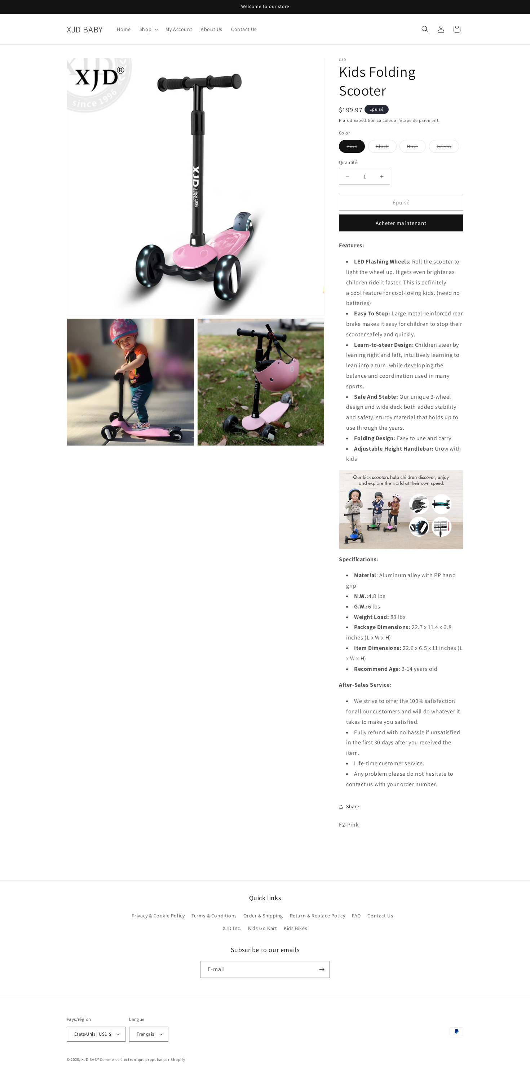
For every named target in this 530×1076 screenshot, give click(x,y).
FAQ (356, 915)
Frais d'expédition (357, 120)
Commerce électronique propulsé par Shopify (142, 1059)
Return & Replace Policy (317, 915)
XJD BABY (90, 1059)
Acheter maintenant (401, 223)
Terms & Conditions (214, 915)
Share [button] (352, 806)
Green (448, 148)
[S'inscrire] (322, 969)
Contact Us (380, 915)
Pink (355, 148)
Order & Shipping (263, 915)
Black (386, 148)
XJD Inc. (232, 928)
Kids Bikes (295, 928)
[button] (148, 29)
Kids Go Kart (262, 928)
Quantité (348, 162)
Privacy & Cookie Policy (158, 915)
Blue (416, 148)
